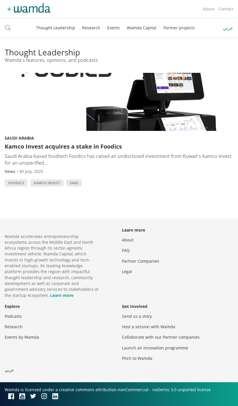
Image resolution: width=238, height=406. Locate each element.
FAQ (126, 250)
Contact (226, 9)
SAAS (74, 183)
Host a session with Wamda (148, 326)
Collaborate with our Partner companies (161, 337)
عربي (228, 28)
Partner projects (179, 27)
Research (91, 27)
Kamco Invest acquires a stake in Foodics (63, 146)
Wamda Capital (141, 27)
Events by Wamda (22, 337)
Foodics (16, 183)
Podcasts (13, 316)
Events (113, 27)
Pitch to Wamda (137, 358)
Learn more (61, 295)
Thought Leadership (55, 27)
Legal (127, 271)
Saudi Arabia (19, 138)
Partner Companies (140, 261)
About (208, 9)
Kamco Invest (47, 183)
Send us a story (137, 316)
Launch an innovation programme (155, 348)
